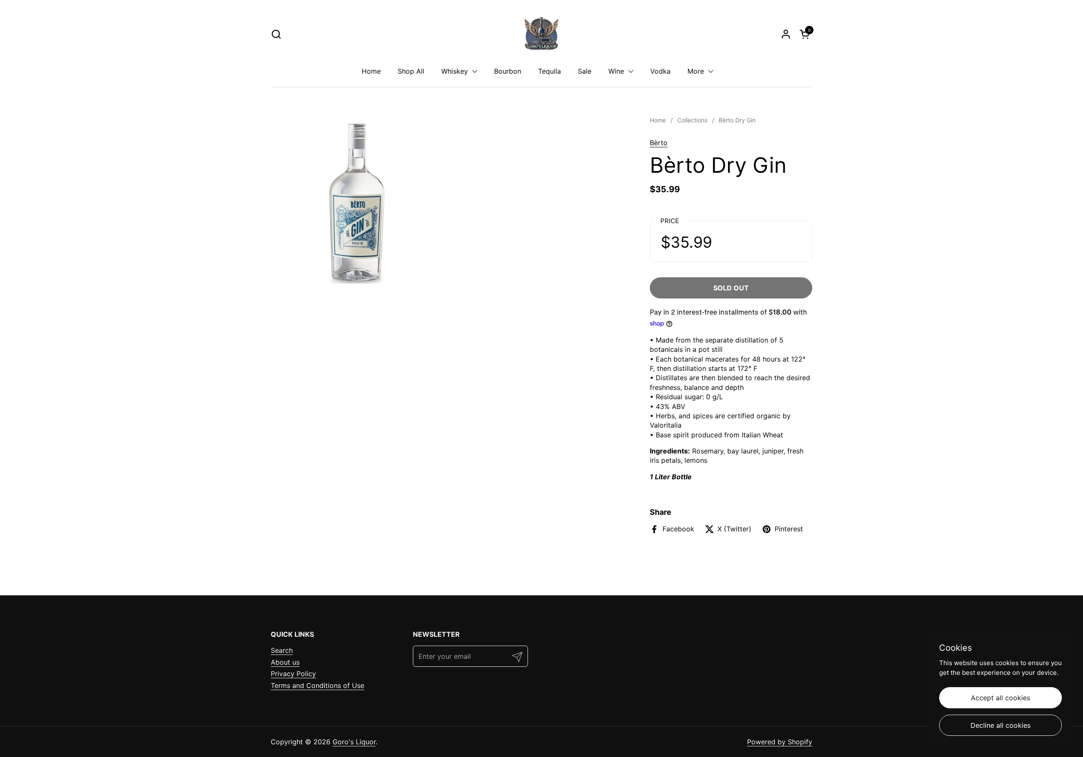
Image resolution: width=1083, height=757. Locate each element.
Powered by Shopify (779, 742)
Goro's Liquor (354, 742)
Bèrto (659, 142)
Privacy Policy (293, 673)
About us (285, 662)
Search (282, 650)
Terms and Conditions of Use (317, 685)
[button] (276, 34)
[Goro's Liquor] (541, 34)
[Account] (786, 34)
